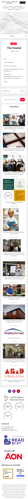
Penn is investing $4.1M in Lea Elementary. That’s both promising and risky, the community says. (14, 361)
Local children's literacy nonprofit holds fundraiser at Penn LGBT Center (14, 321)
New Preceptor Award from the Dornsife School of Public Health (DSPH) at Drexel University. (14, 149)
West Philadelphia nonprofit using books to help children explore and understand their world (14, 128)
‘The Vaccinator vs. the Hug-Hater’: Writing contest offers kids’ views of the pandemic (14, 278)
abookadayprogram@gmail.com (9, 430)
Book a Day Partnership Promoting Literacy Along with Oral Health (14, 298)
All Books (13, 43)
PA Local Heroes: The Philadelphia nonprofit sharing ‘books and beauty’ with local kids (14, 173)
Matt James (11, 62)
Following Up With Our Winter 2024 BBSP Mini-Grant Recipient (14, 232)
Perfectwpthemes (19, 497)
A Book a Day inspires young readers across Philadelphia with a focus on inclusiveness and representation (14, 254)
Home (5, 6)
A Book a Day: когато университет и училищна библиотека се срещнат (14, 381)
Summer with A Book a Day (14, 338)
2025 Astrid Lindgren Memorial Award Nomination (13, 203)
